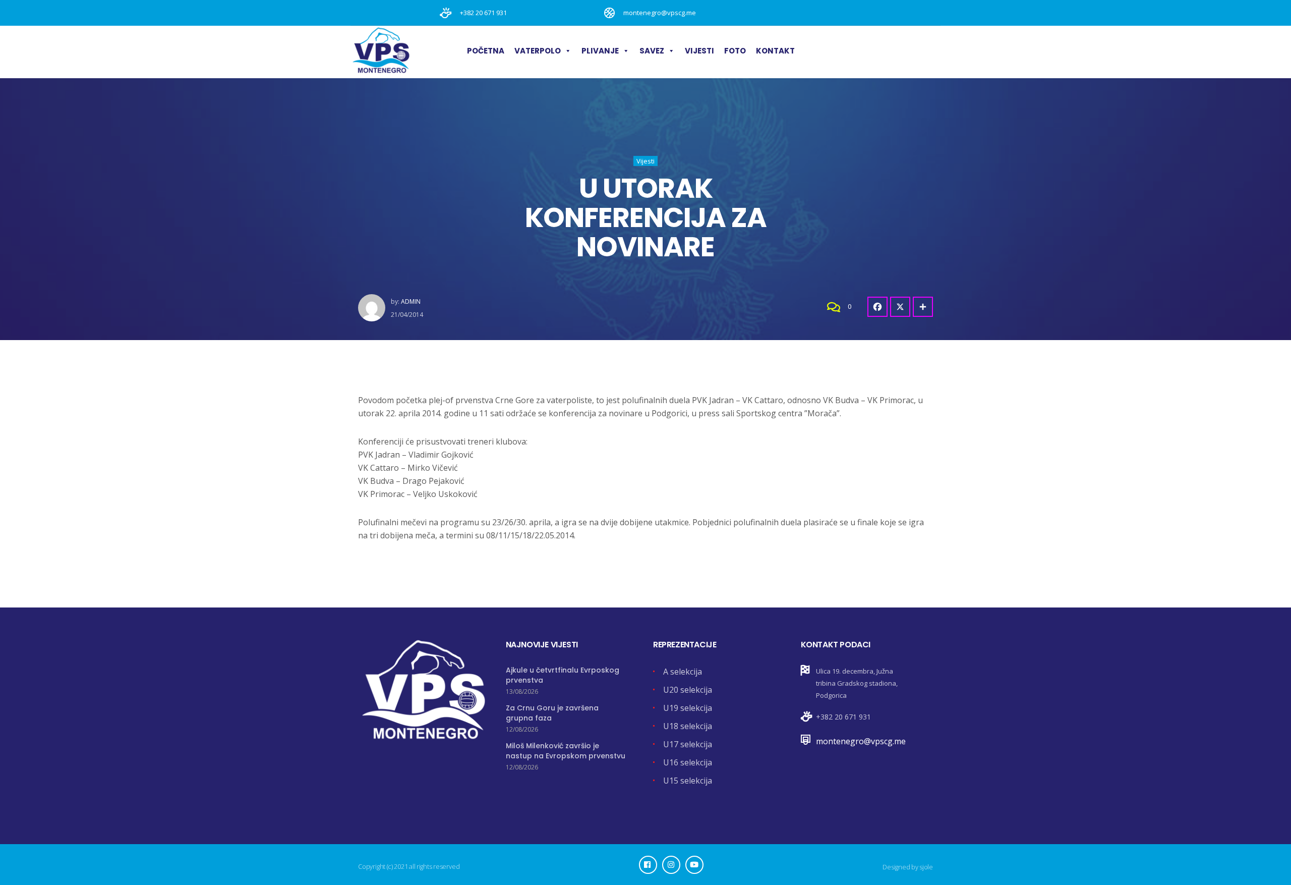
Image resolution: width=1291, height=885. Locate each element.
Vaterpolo (537, 50)
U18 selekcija (687, 726)
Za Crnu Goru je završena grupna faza (552, 713)
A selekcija (682, 671)
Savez (651, 50)
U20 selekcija (687, 689)
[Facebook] (877, 307)
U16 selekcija (687, 762)
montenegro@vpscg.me (861, 741)
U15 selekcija (687, 780)
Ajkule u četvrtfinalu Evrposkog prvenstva (562, 675)
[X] (900, 307)
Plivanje (600, 50)
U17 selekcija (687, 744)
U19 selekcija (687, 707)
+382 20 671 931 (843, 717)
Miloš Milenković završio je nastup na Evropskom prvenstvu (565, 751)
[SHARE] (923, 307)
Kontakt (775, 50)
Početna (485, 50)
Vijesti (699, 50)
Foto (735, 50)
